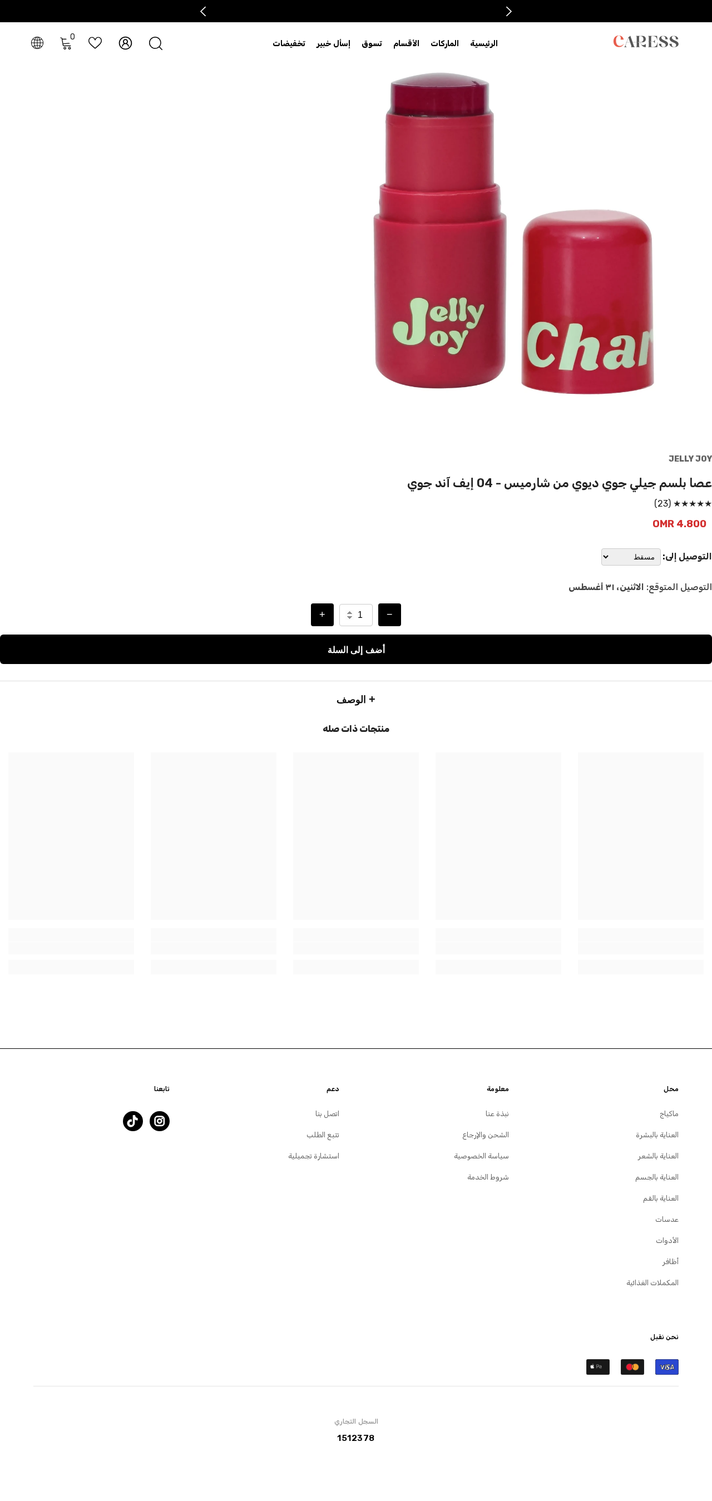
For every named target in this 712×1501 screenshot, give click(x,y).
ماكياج (669, 1113)
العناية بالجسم (657, 1177)
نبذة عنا (497, 1113)
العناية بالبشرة (657, 1135)
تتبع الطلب (322, 1135)
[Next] (509, 11)
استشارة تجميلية (313, 1156)
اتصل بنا (327, 1113)
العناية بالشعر (658, 1156)
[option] (513, 232)
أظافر (670, 1261)
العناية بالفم (661, 1198)
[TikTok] (133, 1121)
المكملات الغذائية (652, 1283)
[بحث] (155, 43)
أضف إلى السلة (356, 649)
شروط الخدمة (488, 1177)
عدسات (667, 1219)
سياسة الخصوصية (481, 1156)
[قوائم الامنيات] (95, 42)
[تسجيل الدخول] (125, 43)
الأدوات (667, 1240)
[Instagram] (160, 1121)
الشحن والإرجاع (485, 1135)
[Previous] (203, 11)
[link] (641, 948)
